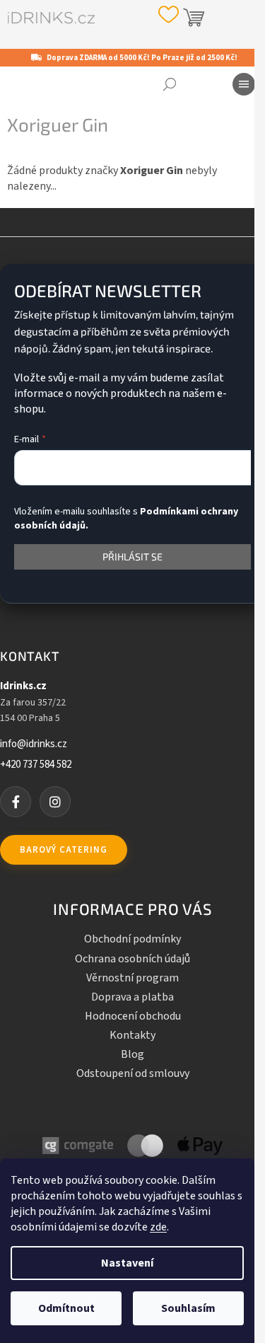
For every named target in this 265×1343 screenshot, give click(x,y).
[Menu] (244, 84)
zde (158, 1227)
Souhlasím (188, 1308)
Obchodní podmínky (132, 939)
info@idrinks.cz (33, 744)
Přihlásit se (132, 557)
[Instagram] (55, 801)
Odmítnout (66, 1308)
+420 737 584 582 (35, 765)
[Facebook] (15, 801)
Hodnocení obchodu (133, 1016)
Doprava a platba (132, 997)
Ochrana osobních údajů (132, 959)
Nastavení (127, 1263)
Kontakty (132, 1035)
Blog (132, 1054)
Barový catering (63, 849)
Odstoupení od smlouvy (132, 1073)
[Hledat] (169, 84)
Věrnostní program (132, 978)
